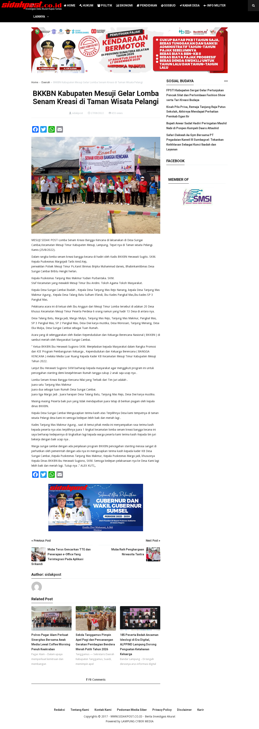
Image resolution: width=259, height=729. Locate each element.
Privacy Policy (162, 709)
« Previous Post (41, 540)
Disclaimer (184, 709)
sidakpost (77, 113)
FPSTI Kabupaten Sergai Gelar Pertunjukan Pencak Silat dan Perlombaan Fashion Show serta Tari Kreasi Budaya (195, 95)
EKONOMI (126, 5)
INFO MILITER (216, 5)
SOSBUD (169, 5)
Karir (200, 709)
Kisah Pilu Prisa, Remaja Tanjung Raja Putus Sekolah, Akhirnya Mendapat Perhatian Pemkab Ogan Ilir (196, 111)
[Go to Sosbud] (226, 81)
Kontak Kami (102, 709)
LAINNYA (39, 16)
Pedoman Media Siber (132, 709)
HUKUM (87, 5)
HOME (70, 5)
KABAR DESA (191, 5)
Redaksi (59, 709)
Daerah (45, 82)
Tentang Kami (79, 709)
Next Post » (153, 540)
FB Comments (96, 679)
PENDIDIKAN (148, 5)
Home (34, 82)
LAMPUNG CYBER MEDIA (137, 721)
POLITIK (106, 5)
